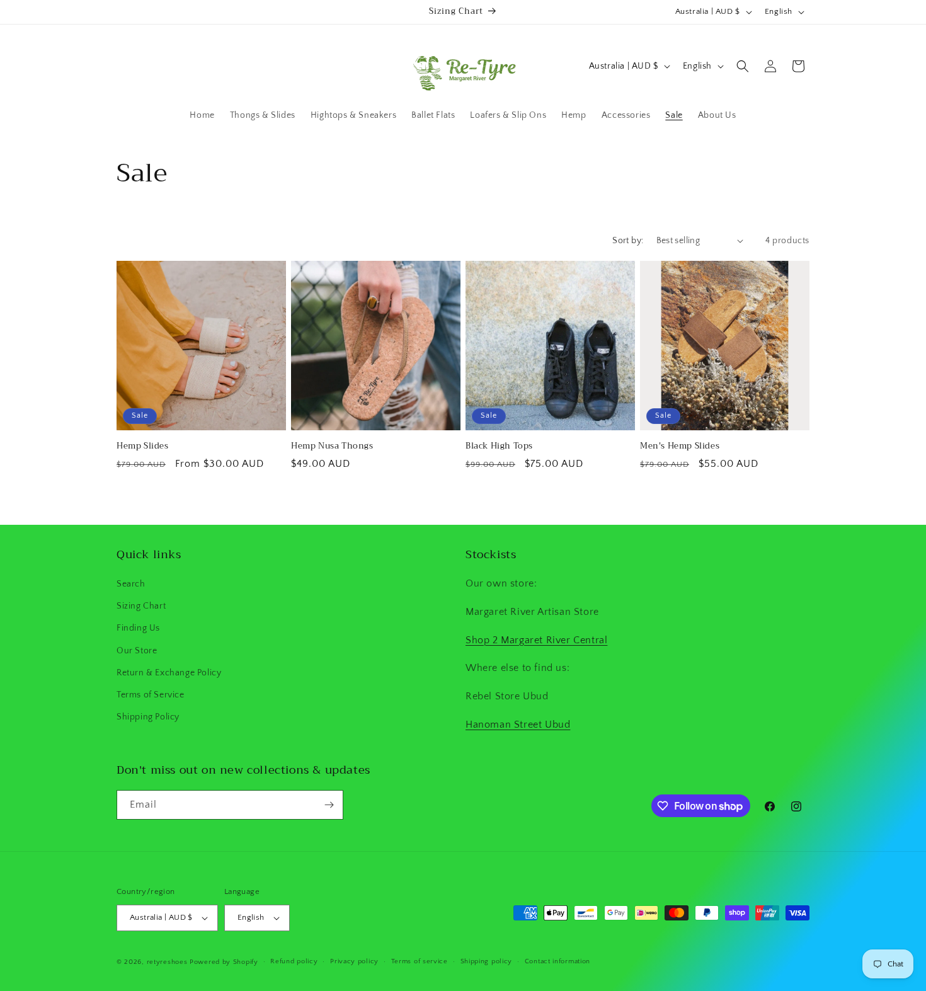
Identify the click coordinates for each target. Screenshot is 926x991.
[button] (743, 66)
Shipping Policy (148, 717)
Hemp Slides (143, 446)
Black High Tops (499, 446)
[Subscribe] (329, 805)
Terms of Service (151, 695)
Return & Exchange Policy (169, 673)
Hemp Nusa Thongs (332, 446)
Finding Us (138, 628)
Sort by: (627, 241)
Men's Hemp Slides (679, 446)
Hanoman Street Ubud (518, 724)
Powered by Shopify (224, 962)
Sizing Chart (141, 606)
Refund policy (293, 961)
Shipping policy (486, 961)
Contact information (557, 961)
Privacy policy (354, 961)
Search (131, 584)
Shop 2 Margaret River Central (536, 640)
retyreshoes (167, 962)
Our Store (137, 651)
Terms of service (419, 961)
